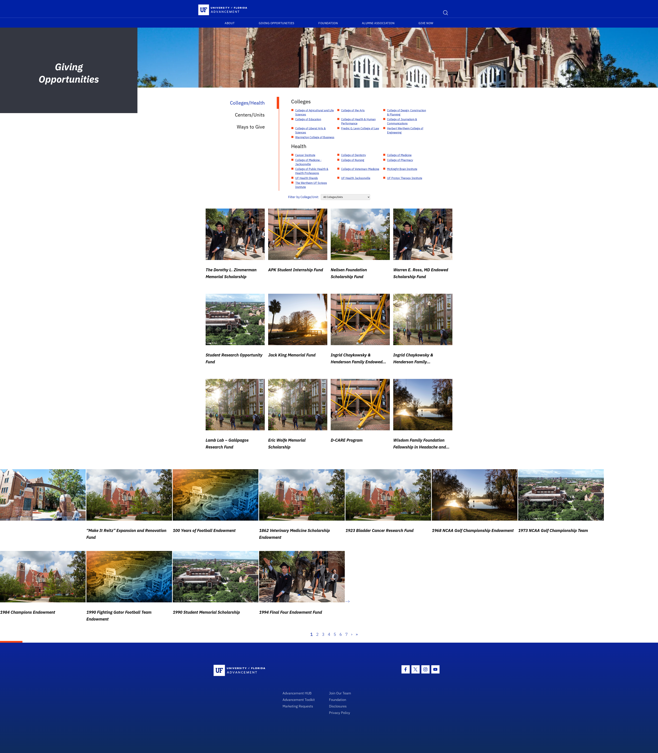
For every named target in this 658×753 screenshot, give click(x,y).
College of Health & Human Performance (358, 121)
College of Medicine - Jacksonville (308, 162)
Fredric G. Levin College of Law (360, 128)
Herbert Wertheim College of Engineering (405, 130)
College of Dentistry (353, 155)
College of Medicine (399, 155)
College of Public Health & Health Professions (311, 171)
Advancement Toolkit (299, 699)
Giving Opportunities (276, 23)
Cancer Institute (305, 155)
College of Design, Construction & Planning (406, 112)
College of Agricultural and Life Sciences (314, 112)
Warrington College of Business (314, 137)
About (230, 23)
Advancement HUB (297, 693)
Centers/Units (250, 115)
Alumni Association (378, 23)
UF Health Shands (306, 178)
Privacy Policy (339, 712)
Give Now (425, 23)
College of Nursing (352, 160)
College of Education (308, 119)
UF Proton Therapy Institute (404, 178)
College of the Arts (353, 110)
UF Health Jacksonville (355, 178)
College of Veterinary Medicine (360, 169)
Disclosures (338, 706)
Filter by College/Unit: (303, 197)
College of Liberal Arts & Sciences (310, 130)
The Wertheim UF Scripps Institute (311, 185)
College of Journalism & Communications (402, 121)
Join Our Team (340, 693)
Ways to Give (251, 127)
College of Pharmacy (400, 160)
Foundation (328, 23)
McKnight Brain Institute (402, 169)
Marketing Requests (298, 706)
